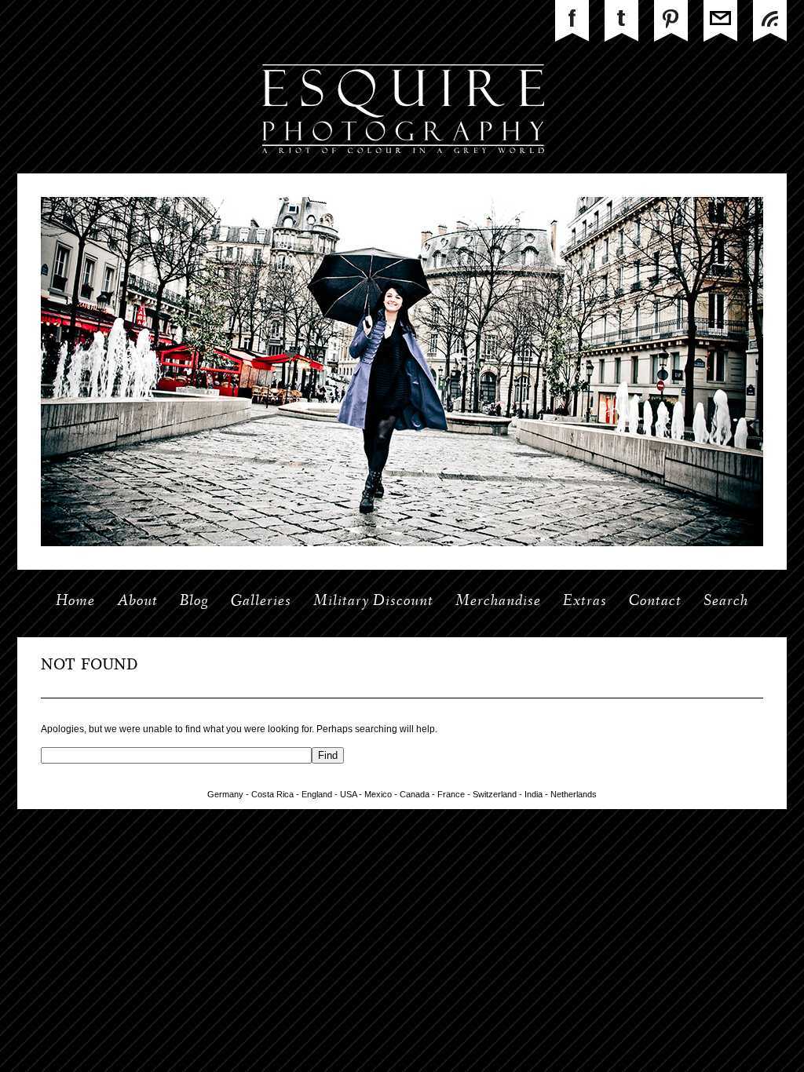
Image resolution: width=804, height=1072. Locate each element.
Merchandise (498, 602)
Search (726, 602)
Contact (655, 602)
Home (75, 602)
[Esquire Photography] (402, 170)
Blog (194, 602)
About (137, 602)
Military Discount (373, 602)
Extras (585, 602)
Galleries (261, 602)
